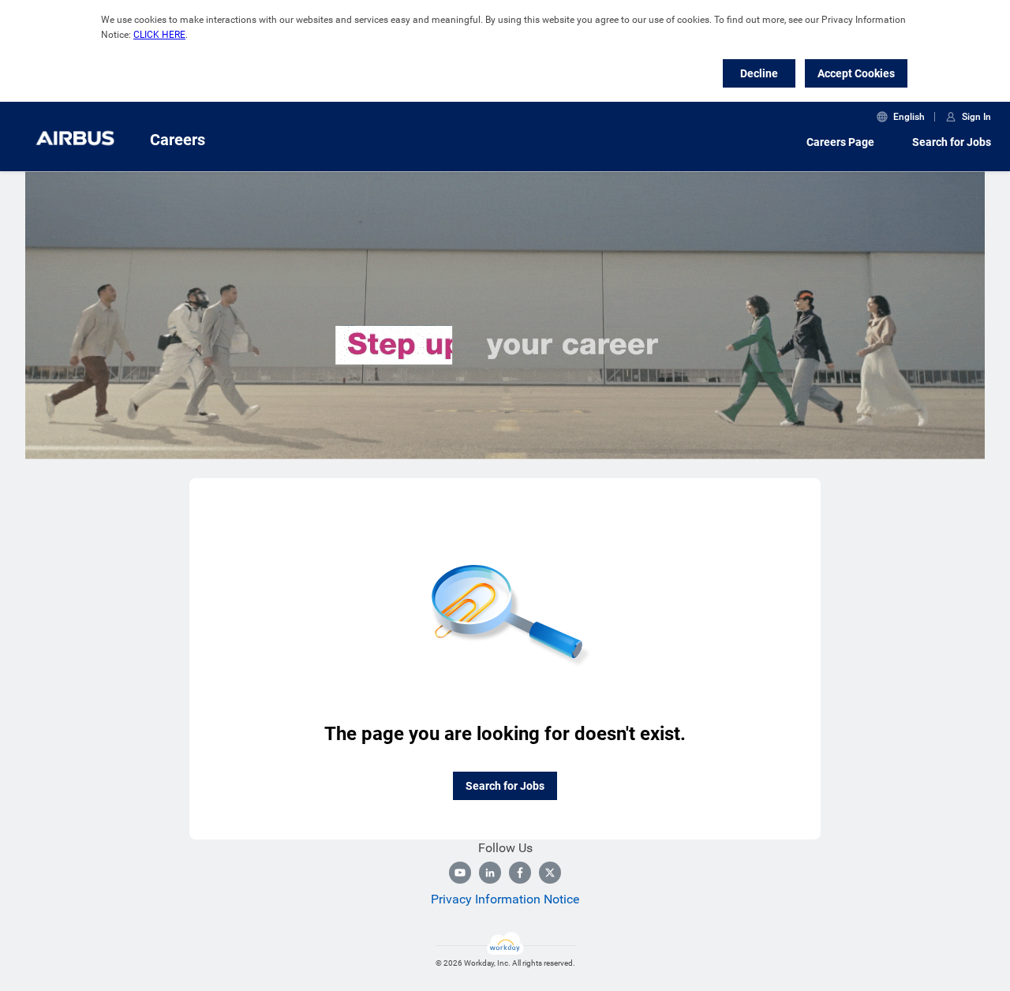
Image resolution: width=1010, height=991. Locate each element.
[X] (550, 873)
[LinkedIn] (490, 873)
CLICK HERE (159, 34)
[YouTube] (460, 873)
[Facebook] (520, 873)
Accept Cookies (856, 73)
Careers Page (840, 142)
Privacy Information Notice (505, 899)
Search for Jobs (951, 142)
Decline (759, 73)
